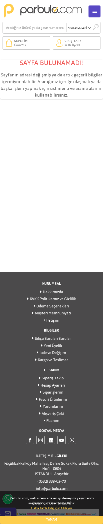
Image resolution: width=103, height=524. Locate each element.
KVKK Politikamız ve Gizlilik (53, 299)
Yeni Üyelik (53, 346)
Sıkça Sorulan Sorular (53, 339)
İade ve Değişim (53, 353)
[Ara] (95, 28)
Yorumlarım (53, 407)
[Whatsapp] (72, 440)
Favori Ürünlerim (53, 400)
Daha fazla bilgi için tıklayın (51, 508)
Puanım (52, 421)
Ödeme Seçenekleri (52, 306)
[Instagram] (40, 440)
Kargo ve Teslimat (53, 360)
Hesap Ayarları (52, 386)
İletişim (52, 321)
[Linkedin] (51, 440)
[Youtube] (61, 440)
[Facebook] (30, 440)
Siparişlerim (52, 393)
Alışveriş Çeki (53, 414)
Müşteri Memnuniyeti (53, 313)
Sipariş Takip (53, 378)
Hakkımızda (53, 292)
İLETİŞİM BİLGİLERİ (51, 456)
